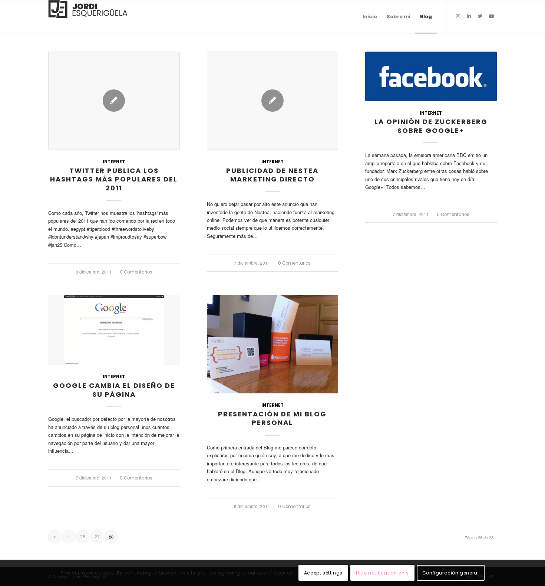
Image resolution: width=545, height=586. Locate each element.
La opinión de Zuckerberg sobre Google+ (431, 126)
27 (97, 537)
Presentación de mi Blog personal (272, 418)
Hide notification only (382, 573)
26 (83, 537)
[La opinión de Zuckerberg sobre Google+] (431, 76)
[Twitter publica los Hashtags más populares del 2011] (114, 101)
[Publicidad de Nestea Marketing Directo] (272, 101)
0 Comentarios (136, 272)
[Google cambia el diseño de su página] (114, 330)
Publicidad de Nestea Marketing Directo (272, 175)
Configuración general (450, 573)
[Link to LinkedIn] (469, 16)
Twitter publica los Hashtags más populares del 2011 (114, 179)
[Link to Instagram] (457, 16)
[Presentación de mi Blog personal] (272, 344)
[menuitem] (370, 16)
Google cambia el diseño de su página (114, 390)
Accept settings (323, 573)
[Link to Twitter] (480, 16)
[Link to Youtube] (491, 16)
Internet (114, 162)
